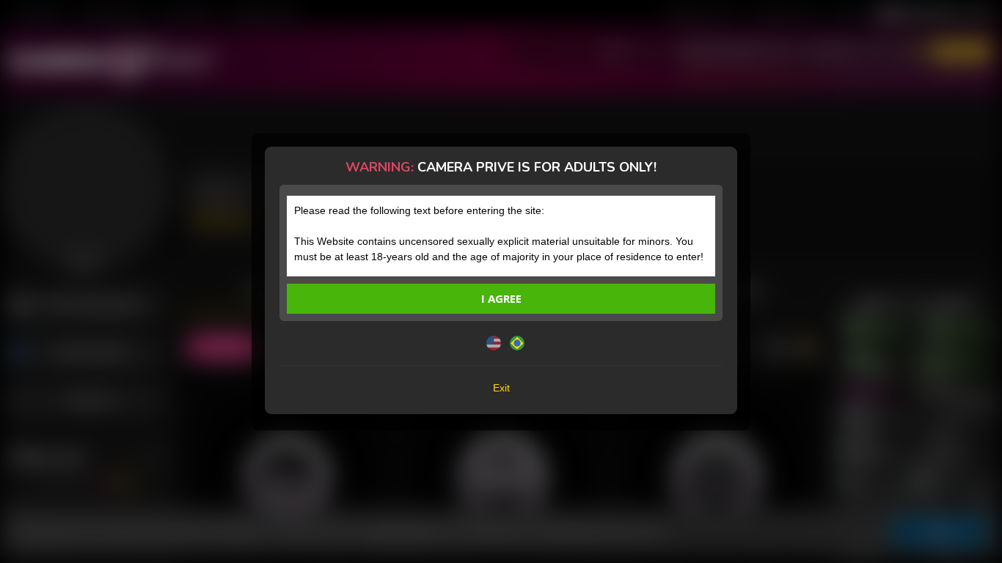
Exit (501, 388)
